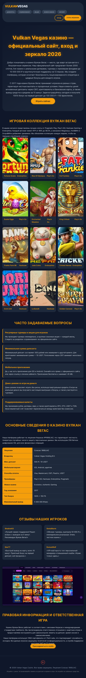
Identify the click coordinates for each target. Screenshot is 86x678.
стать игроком (73, 17)
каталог (62, 12)
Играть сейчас (43, 101)
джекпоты (10, 12)
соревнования (24, 12)
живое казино (49, 12)
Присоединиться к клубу (43, 646)
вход (59, 18)
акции (37, 12)
